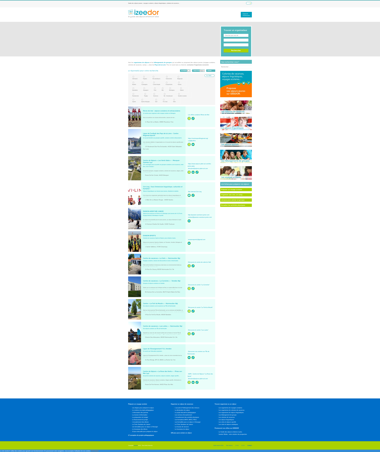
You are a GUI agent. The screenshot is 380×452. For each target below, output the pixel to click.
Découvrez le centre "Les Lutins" (198, 330)
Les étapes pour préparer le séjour (143, 408)
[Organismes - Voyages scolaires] (193, 118)
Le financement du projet (140, 419)
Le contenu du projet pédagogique (143, 410)
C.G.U (237, 445)
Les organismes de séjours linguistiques (231, 412)
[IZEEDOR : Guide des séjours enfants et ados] (143, 14)
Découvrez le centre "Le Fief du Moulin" (200, 307)
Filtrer (208, 75)
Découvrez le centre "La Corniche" (199, 285)
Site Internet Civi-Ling (194, 191)
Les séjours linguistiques (226, 419)
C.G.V (243, 445)
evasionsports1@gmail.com (196, 239)
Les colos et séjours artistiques (228, 424)
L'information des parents (140, 412)
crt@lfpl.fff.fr (192, 140)
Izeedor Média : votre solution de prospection (233, 434)
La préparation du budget (140, 417)
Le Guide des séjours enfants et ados (230, 432)
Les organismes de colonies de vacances (231, 410)
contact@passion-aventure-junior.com (200, 217)
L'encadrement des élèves (140, 422)
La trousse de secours (182, 426)
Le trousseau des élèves (139, 429)
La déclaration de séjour (182, 410)
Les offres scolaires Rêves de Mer (198, 114)
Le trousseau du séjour (182, 429)
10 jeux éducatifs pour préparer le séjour (145, 431)
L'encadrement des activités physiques (187, 417)
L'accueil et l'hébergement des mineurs (187, 408)
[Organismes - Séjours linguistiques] (189, 195)
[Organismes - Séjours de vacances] (193, 144)
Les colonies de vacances (227, 417)
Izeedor (136, 445)
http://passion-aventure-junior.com (198, 215)
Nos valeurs (229, 445)
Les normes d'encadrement (183, 415)
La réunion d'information (139, 415)
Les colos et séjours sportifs (227, 422)
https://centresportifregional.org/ (198, 138)
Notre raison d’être (218, 445)
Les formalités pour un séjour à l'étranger (145, 426)
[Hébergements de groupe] (189, 118)
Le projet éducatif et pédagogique (185, 412)
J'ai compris (94, 451)
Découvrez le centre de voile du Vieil (199, 262)
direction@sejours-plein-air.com (198, 168)
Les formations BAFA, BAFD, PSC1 (186, 419)
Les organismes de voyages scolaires (230, 408)
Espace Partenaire (246, 14)
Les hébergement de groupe (228, 415)
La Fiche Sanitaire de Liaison (141, 424)
